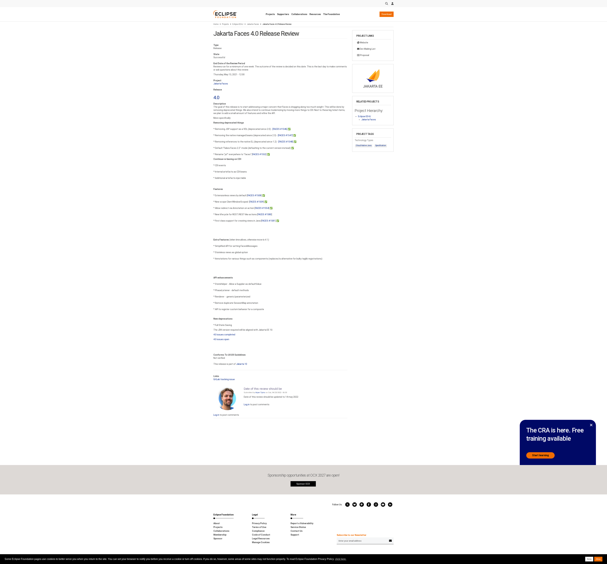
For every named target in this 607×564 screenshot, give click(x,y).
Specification (380, 145)
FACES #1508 (254, 195)
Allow (598, 559)
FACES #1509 (256, 201)
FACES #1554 (262, 208)
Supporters (283, 14)
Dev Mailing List (367, 49)
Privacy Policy (259, 523)
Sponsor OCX (303, 484)
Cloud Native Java (363, 145)
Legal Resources (261, 538)
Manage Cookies (261, 542)
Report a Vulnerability (302, 523)
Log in (247, 404)
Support (295, 534)
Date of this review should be (263, 389)
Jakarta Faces (253, 24)
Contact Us (297, 531)
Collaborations (299, 14)
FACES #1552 (259, 154)
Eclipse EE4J (237, 24)
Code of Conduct (261, 534)
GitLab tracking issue (224, 379)
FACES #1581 (268, 220)
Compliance (258, 531)
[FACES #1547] (285, 135)
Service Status (298, 527)
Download (387, 14)
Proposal (364, 55)
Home (215, 24)
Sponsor (217, 538)
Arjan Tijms (260, 392)
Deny (589, 559)
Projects (270, 14)
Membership (219, 534)
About (216, 523)
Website (363, 42)
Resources (315, 14)
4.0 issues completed (224, 334)
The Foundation (331, 14)
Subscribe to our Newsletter (351, 535)
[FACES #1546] (280, 129)
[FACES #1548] (285, 141)
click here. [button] (340, 559)
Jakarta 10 (241, 364)
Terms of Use (259, 527)
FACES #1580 (264, 214)
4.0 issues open (221, 339)
